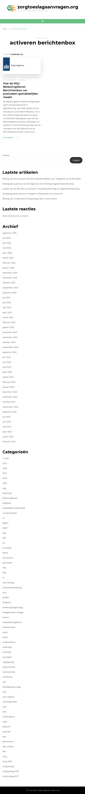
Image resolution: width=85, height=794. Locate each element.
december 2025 (10, 272)
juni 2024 (7, 362)
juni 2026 (7, 243)
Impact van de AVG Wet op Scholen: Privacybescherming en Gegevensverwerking (41, 188)
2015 (5, 463)
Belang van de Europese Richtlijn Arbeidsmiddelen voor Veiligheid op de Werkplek (42, 178)
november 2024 (10, 337)
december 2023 (10, 392)
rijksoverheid (9, 667)
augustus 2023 (9, 411)
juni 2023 (7, 421)
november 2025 (10, 277)
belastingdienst (10, 77)
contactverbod (10, 513)
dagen (5, 523)
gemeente (7, 562)
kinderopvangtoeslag (13, 607)
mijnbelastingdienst (29, 77)
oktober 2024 (9, 342)
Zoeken (6, 155)
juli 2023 (6, 416)
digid (5, 528)
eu (4, 542)
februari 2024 (9, 382)
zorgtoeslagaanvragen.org (47, 7)
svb (4, 682)
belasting (7, 493)
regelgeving (8, 662)
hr (4, 577)
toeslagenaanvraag (12, 687)
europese (7, 547)
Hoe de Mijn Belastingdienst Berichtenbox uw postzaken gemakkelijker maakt (20, 90)
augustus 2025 (9, 292)
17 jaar (6, 458)
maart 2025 (8, 317)
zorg (5, 756)
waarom (6, 726)
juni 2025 (7, 302)
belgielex (7, 503)
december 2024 (10, 332)
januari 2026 (8, 267)
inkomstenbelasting (12, 587)
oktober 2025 (9, 282)
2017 (5, 473)
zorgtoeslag (8, 766)
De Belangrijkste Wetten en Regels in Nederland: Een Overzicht (33, 193)
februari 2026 (9, 262)
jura (4, 592)
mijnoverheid (9, 80)
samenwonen (9, 672)
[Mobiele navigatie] (42, 21)
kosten (6, 617)
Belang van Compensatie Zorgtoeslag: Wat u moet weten (30, 198)
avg (4, 488)
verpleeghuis (9, 716)
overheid (21, 80)
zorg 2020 (7, 761)
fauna (5, 552)
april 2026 (7, 252)
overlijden (7, 657)
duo (4, 538)
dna (4, 533)
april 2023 (7, 431)
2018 (5, 478)
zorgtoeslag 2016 (11, 771)
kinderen (7, 602)
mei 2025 (7, 307)
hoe (4, 572)
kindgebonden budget (13, 612)
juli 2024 (6, 357)
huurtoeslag (8, 582)
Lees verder (8, 137)
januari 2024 (8, 387)
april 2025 (7, 312)
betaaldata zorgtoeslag (14, 508)
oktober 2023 (9, 401)
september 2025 (10, 287)
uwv (4, 706)
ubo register (8, 696)
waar (5, 721)
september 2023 (10, 407)
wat (4, 736)
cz (4, 518)
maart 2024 (8, 377)
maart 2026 (8, 257)
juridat (6, 597)
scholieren (7, 677)
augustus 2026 (9, 233)
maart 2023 (8, 436)
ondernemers (9, 642)
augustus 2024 (9, 352)
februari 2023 (9, 441)
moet (5, 632)
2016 (5, 468)
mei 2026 (7, 247)
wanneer (7, 731)
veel (4, 711)
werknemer (8, 741)
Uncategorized (10, 701)
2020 (5, 483)
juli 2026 (6, 238)
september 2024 (10, 347)
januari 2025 (8, 327)
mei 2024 (7, 367)
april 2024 (7, 372)
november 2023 (10, 397)
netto (5, 637)
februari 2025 (9, 322)
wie (4, 751)
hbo (4, 567)
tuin (4, 691)
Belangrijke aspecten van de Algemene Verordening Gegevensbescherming (38, 183)
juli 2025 (6, 297)
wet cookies (8, 746)
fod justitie (8, 557)
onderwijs (7, 647)
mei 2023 (7, 426)
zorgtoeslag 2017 (11, 776)
